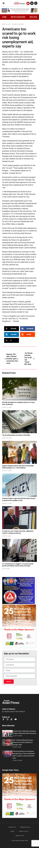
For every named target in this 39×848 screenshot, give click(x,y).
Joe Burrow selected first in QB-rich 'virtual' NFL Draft (28, 358)
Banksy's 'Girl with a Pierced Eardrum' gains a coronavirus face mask (12, 358)
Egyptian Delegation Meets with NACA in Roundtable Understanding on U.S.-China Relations (18, 467)
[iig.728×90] (19, 12)
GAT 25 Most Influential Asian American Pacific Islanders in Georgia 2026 (23, 742)
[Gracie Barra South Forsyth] (18, 603)
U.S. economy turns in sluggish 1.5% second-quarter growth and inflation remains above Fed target (18, 565)
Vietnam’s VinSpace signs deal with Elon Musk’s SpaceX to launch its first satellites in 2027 (18, 499)
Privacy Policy (23, 831)
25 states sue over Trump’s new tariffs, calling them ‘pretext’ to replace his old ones (17, 532)
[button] (3, 3)
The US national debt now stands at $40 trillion (16, 435)
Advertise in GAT (25, 827)
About (13, 831)
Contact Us (12, 827)
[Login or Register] (32, 3)
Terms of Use (19, 835)
